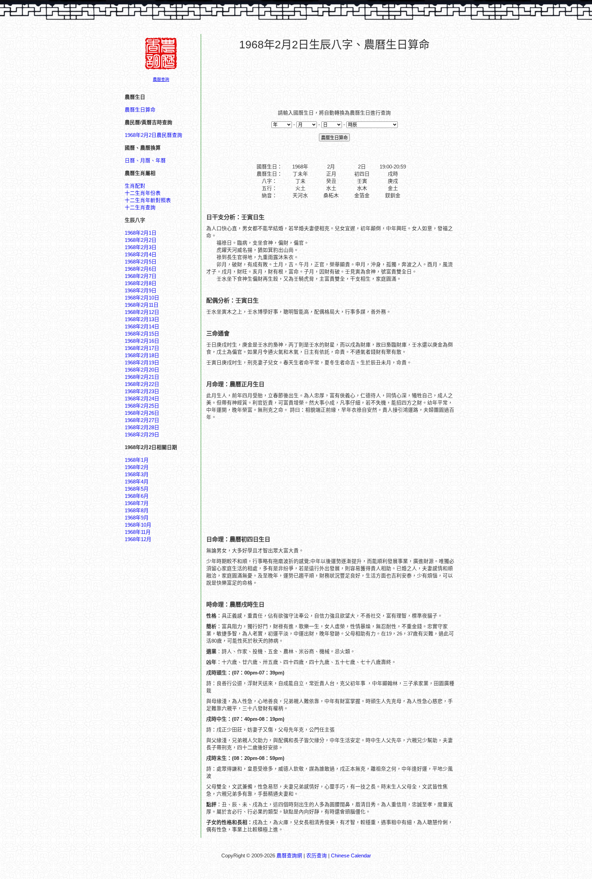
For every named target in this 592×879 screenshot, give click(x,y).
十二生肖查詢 (140, 207)
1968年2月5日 (141, 262)
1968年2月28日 (142, 427)
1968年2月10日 (142, 298)
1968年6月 (137, 496)
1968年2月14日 (142, 326)
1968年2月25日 (142, 406)
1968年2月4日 (141, 254)
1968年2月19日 (142, 362)
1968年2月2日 (141, 240)
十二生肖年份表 (143, 193)
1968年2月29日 (142, 434)
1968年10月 (138, 525)
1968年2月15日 (142, 334)
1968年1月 (137, 460)
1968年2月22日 (142, 384)
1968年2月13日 (142, 319)
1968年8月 (137, 510)
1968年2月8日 (141, 283)
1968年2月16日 (142, 341)
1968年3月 (137, 474)
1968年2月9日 (141, 290)
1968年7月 (137, 503)
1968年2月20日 (142, 370)
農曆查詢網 (289, 855)
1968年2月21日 (142, 377)
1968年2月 (137, 467)
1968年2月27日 (142, 420)
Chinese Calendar (351, 855)
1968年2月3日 (141, 247)
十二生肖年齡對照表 (148, 200)
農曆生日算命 (140, 110)
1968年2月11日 (142, 305)
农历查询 (316, 855)
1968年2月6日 (141, 269)
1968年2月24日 (142, 398)
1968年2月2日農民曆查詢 (153, 135)
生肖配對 (135, 186)
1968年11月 (138, 532)
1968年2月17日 (142, 348)
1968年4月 (137, 481)
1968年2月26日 (142, 413)
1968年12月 (138, 539)
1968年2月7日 (141, 276)
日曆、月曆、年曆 (145, 160)
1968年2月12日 (142, 312)
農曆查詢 (161, 79)
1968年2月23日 (142, 391)
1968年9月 (137, 517)
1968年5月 (137, 489)
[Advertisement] (334, 75)
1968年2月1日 (141, 233)
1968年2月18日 (142, 355)
